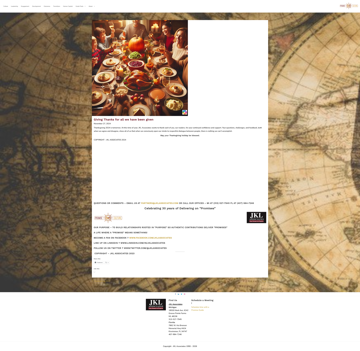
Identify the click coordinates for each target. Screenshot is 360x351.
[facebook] (175, 294)
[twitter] (181, 294)
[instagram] (185, 294)
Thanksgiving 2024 (102, 281)
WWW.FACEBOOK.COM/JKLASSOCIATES (150, 238)
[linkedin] (178, 294)
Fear (264, 281)
